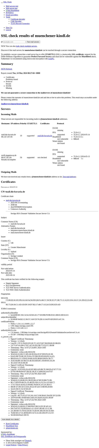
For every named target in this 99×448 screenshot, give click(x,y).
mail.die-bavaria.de (45, 136)
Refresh (9, 69)
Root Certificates (12, 424)
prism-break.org (12, 428)
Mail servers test (12, 6)
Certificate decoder (18, 19)
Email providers (12, 15)
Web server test (11, 8)
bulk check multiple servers (26, 46)
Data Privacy (23, 445)
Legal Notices (11, 445)
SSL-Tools (7, 2)
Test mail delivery (69, 177)
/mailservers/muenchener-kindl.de (14, 104)
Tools (8, 17)
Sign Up (9, 28)
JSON (3, 69)
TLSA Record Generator (20, 23)
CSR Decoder (16, 21)
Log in (8, 30)
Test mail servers (33, 42)
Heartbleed (14, 10)
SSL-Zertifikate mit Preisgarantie (13, 436)
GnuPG (51, 59)
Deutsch (28, 441)
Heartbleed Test (12, 426)
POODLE (10, 13)
